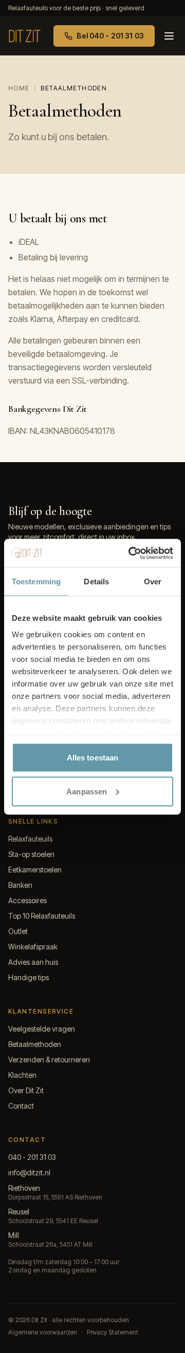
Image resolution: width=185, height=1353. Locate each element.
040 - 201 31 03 (32, 1157)
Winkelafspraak (33, 946)
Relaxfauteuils (30, 838)
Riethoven (24, 1188)
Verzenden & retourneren (49, 1059)
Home (19, 88)
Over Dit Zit (26, 1090)
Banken (20, 885)
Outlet (18, 931)
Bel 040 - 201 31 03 (110, 35)
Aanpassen (86, 791)
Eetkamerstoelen (35, 869)
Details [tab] (96, 581)
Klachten (22, 1075)
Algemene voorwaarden (42, 1332)
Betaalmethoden (34, 1044)
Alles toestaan (92, 757)
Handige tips (28, 977)
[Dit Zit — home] (24, 36)
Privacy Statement (112, 1332)
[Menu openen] (169, 36)
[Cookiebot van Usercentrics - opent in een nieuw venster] (130, 553)
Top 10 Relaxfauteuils (41, 915)
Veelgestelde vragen (41, 1028)
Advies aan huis (33, 962)
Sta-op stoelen (31, 854)
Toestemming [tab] (36, 581)
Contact (21, 1105)
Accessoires (27, 900)
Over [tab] (152, 581)
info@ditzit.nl (29, 1172)
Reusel (18, 1211)
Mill (13, 1235)
